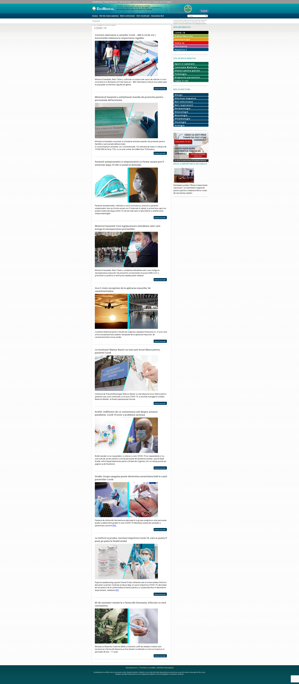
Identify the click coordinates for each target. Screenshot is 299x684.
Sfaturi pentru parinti (187, 70)
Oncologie (180, 122)
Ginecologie (181, 112)
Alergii (179, 95)
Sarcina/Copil (125, 2)
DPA (114, 525)
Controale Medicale (186, 67)
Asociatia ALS (157, 16)
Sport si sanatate (185, 64)
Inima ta (136, 2)
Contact (167, 2)
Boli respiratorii (184, 105)
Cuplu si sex (181, 80)
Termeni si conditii (147, 667)
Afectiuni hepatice (185, 98)
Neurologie (181, 115)
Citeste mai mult (159, 89)
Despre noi (157, 2)
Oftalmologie (182, 118)
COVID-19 (180, 33)
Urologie (180, 125)
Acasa (95, 16)
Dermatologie (183, 108)
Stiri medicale (143, 16)
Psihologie (181, 74)
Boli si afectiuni (127, 16)
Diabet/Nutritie (111, 2)
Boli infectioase (184, 101)
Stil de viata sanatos (109, 16)
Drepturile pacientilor (187, 77)
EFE (117, 590)
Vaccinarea (146, 2)
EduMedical (97, 2)
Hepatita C (181, 49)
